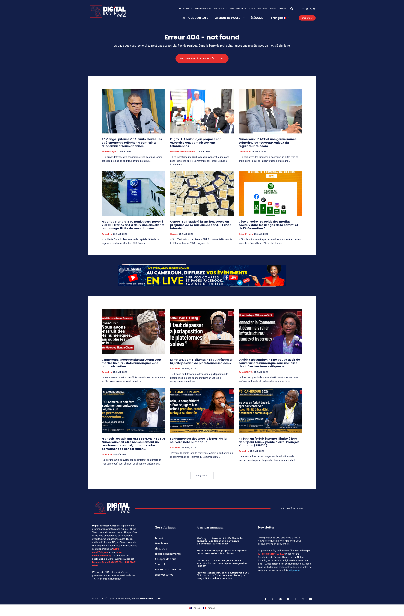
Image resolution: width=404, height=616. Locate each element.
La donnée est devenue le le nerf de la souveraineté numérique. (198, 440)
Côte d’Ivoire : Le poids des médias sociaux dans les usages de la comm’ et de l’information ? (268, 225)
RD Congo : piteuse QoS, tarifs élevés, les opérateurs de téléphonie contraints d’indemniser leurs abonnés (132, 142)
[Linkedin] (273, 599)
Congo (174, 234)
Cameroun (245, 151)
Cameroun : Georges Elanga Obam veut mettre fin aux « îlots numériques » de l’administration (131, 363)
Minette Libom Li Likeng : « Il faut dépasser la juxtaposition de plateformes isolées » (201, 361)
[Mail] (281, 599)
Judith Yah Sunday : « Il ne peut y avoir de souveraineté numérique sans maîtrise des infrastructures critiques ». (269, 363)
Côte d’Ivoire (246, 234)
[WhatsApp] (303, 599)
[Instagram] (307, 9)
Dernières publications (182, 151)
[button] (291, 8)
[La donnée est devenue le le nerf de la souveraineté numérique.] (202, 410)
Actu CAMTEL (246, 372)
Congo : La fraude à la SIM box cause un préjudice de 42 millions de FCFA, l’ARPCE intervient (200, 225)
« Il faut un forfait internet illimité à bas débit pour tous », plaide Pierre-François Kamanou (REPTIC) (269, 442)
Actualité (107, 234)
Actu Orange (109, 151)
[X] (310, 9)
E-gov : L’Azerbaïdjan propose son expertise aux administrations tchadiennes (195, 142)
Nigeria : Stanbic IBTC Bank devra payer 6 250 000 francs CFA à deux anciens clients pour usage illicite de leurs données (133, 225)
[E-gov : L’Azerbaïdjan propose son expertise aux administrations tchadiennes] (202, 111)
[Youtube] (314, 9)
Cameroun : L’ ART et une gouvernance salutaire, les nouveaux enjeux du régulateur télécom (268, 142)
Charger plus (201, 475)
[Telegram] (288, 599)
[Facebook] (303, 9)
